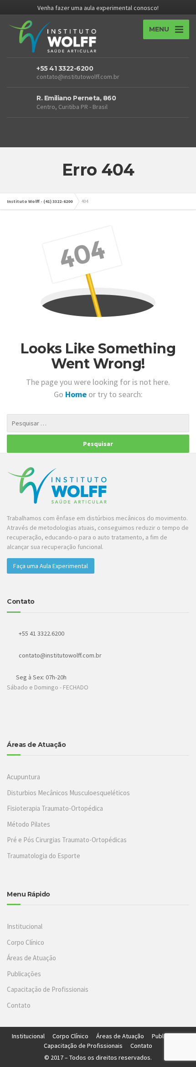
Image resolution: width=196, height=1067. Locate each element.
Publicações (24, 973)
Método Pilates (28, 824)
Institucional (24, 926)
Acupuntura (23, 776)
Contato (19, 1005)
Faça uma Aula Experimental (50, 566)
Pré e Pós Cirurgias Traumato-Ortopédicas (67, 839)
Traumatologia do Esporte (43, 855)
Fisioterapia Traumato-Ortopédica (55, 808)
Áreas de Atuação (31, 957)
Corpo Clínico (25, 942)
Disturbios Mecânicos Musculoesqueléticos (68, 792)
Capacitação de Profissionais (47, 989)
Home (76, 394)
